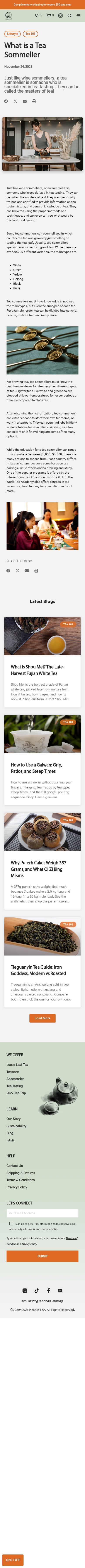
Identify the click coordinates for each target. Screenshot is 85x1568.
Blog (10, 1133)
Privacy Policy (17, 1187)
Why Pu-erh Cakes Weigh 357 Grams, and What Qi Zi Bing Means (38, 869)
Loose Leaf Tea (17, 1064)
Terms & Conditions (21, 1180)
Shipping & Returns (21, 1173)
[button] (38, 15)
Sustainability (16, 1126)
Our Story (13, 1119)
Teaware (13, 1072)
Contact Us (15, 1166)
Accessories (15, 1079)
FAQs (10, 1140)
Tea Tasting (15, 1086)
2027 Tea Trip (16, 1093)
